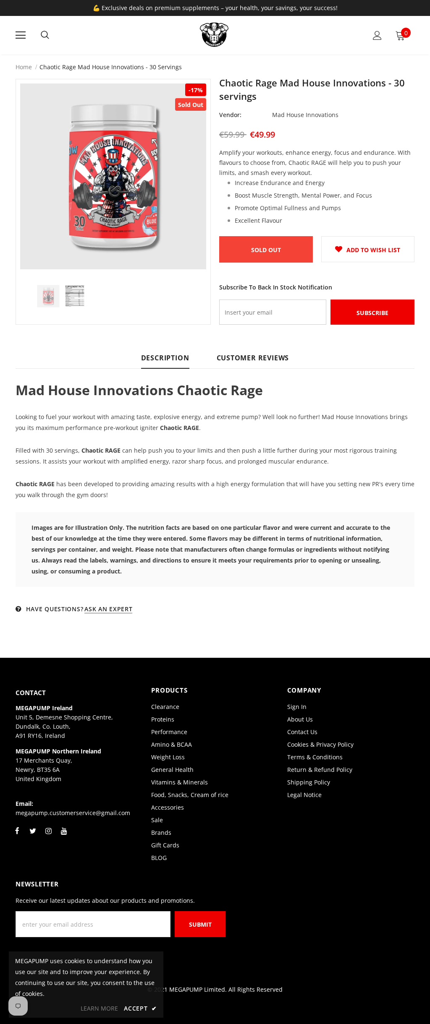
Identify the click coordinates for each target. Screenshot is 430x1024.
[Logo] (214, 34)
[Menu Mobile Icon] (21, 35)
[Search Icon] (45, 35)
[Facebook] (17, 835)
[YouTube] (63, 835)
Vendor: (230, 115)
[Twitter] (32, 835)
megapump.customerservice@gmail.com (73, 813)
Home (24, 67)
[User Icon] (377, 35)
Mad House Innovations (305, 115)
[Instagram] (48, 835)
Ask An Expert (108, 609)
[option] (113, 176)
